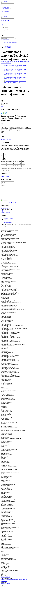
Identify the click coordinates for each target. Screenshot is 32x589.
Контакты (4, 9)
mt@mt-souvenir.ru (5, 24)
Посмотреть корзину (6, 36)
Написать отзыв (5, 176)
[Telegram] (6, 113)
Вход (8, 583)
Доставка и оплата (5, 7)
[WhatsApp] (3, 113)
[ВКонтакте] (1, 113)
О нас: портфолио (5, 8)
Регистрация (4, 583)
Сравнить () (4, 581)
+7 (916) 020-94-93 (5, 20)
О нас (5, 219)
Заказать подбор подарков (10, 42)
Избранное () (23, 579)
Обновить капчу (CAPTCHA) (8, 202)
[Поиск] (15, 38)
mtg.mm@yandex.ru (5, 212)
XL (2, 106)
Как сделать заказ (5, 11)
